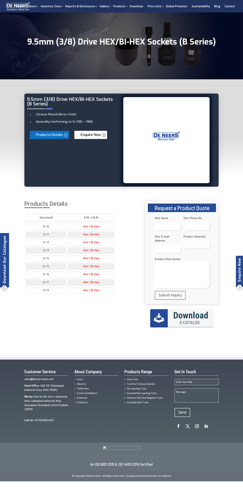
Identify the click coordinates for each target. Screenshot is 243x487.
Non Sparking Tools (137, 388)
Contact (229, 6)
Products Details (49, 134)
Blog (217, 6)
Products (119, 6)
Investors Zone (51, 6)
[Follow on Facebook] (178, 426)
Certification (83, 388)
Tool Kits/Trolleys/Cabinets (141, 384)
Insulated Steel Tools (138, 402)
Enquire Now (91, 134)
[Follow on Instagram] (197, 426)
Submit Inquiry (170, 295)
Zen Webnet (164, 475)
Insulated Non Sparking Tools (142, 393)
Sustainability (201, 6)
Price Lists (154, 6)
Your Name (161, 218)
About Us (81, 384)
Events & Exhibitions (87, 393)
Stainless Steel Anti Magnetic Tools (145, 397)
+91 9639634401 (39, 420)
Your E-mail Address (162, 239)
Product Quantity (194, 236)
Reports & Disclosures (80, 6)
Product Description (168, 259)
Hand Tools (133, 379)
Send (182, 412)
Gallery (104, 6)
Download (136, 6)
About (32, 6)
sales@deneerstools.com (39, 379)
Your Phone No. (192, 218)
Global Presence (176, 6)
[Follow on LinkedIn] (206, 426)
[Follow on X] (188, 426)
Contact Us (82, 402)
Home (80, 379)
